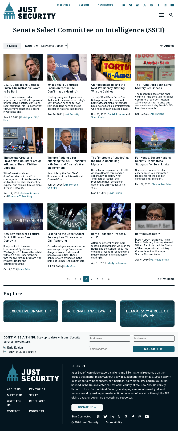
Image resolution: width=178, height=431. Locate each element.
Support (84, 4)
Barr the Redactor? (147, 234)
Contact (13, 411)
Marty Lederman (117, 263)
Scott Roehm (98, 117)
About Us (14, 389)
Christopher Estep (162, 184)
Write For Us (14, 403)
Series (34, 395)
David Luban (115, 193)
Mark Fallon (24, 269)
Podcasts (36, 411)
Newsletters (106, 4)
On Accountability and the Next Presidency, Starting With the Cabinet (108, 88)
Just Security (71, 114)
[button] (172, 15)
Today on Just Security (21, 351)
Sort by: (32, 46)
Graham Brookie (30, 193)
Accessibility (114, 422)
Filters (12, 45)
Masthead (63, 4)
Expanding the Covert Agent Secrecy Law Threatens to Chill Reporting (65, 237)
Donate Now (87, 407)
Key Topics (37, 389)
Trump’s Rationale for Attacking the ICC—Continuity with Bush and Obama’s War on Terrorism (66, 162)
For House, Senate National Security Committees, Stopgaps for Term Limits (153, 161)
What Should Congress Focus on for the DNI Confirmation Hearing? (62, 88)
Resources (37, 401)
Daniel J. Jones (116, 114)
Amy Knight (157, 113)
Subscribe (151, 349)
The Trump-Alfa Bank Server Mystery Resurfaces (154, 86)
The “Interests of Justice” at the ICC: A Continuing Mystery (110, 161)
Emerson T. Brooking (20, 196)
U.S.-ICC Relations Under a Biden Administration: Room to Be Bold (21, 88)
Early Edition (15, 347)
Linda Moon (69, 266)
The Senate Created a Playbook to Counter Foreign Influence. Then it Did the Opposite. (22, 162)
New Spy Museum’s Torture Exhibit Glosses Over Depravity (21, 237)
